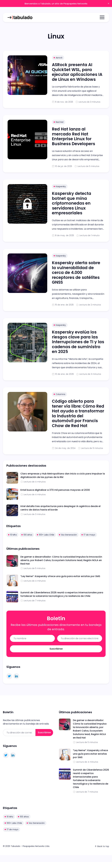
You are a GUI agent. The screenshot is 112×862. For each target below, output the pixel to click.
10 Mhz (13, 534)
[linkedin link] (16, 676)
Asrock (59, 57)
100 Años (27, 534)
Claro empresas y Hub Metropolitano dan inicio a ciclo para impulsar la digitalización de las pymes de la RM (62, 475)
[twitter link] (9, 676)
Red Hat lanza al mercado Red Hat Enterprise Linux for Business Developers (73, 136)
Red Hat (60, 122)
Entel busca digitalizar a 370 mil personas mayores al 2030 (55, 490)
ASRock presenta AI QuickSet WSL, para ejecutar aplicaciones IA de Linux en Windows (77, 72)
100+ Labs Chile (46, 534)
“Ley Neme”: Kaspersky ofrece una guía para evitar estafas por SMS (60, 576)
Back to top (103, 846)
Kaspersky (61, 186)
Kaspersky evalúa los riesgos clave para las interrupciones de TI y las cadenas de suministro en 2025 (78, 341)
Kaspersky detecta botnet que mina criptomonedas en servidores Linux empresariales (71, 203)
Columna (60, 394)
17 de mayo (89, 534)
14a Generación (69, 534)
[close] (108, 3)
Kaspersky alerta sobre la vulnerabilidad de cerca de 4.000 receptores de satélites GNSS (76, 272)
